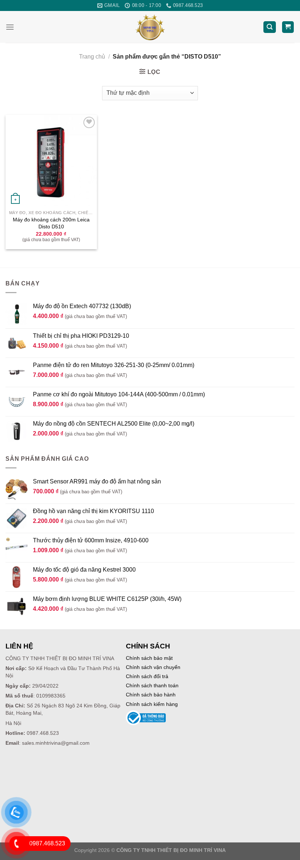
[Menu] (9, 27)
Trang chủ (92, 56)
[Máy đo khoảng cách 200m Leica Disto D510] (51, 160)
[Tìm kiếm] (269, 27)
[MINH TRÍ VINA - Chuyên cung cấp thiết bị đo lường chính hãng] (150, 27)
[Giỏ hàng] (288, 27)
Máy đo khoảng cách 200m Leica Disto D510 (51, 223)
